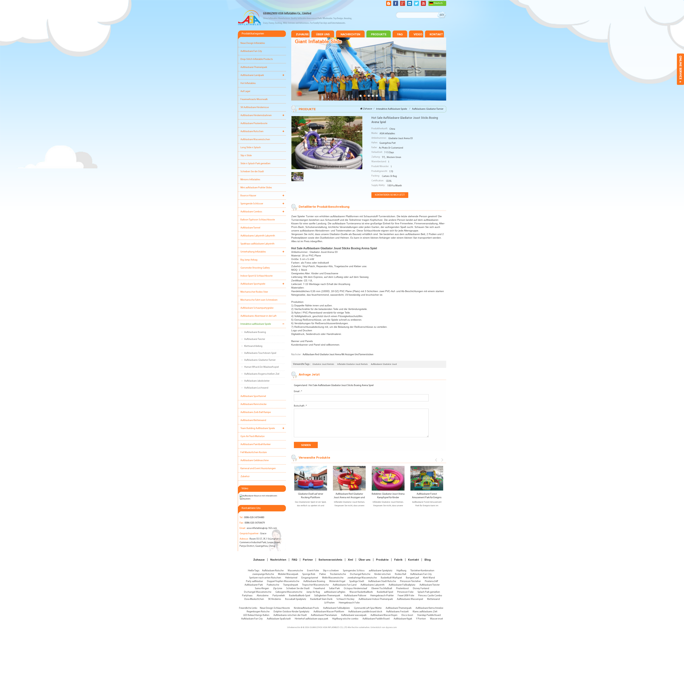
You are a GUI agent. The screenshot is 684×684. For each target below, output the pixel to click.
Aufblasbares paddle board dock (365, 611)
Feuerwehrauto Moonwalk (254, 99)
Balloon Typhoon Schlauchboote (257, 219)
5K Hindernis (274, 599)
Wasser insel (436, 618)
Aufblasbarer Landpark (252, 75)
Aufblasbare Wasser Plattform (329, 611)
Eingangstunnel (309, 577)
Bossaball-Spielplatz (295, 599)
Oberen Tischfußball (381, 588)
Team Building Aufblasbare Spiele (257, 428)
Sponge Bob (308, 574)
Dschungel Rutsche (360, 574)
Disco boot (407, 615)
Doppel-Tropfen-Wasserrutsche (283, 581)
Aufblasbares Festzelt (397, 611)
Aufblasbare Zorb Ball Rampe (255, 412)
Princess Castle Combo (430, 595)
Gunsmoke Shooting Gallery (255, 268)
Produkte (378, 34)
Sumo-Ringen (262, 588)
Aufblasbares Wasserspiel (410, 599)
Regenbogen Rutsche (258, 611)
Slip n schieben (331, 570)
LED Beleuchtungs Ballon (256, 615)
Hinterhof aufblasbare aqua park (311, 618)
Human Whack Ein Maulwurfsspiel (261, 367)
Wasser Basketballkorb (361, 592)
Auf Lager (245, 91)
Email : (298, 391)
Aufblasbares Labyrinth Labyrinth (257, 235)
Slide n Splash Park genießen (255, 163)
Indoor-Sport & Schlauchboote (256, 276)
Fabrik (398, 559)
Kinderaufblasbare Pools (306, 608)
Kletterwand (433, 599)
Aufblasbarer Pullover (355, 595)
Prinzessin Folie (405, 592)
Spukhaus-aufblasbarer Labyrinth (257, 244)
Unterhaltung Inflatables (253, 252)
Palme (322, 574)
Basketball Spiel (385, 592)
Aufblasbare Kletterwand (253, 420)
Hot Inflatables (248, 83)
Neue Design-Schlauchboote (275, 608)
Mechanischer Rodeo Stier (254, 292)
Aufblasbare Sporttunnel (253, 396)
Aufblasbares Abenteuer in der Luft (258, 316)
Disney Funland (421, 588)
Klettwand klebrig (253, 346)
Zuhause (302, 34)
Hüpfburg (401, 570)
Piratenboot (402, 588)
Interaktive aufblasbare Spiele (255, 324)
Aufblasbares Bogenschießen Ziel (261, 374)
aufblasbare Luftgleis (334, 592)
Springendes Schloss (354, 570)
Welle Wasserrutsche (332, 577)
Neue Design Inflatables (252, 43)
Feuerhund (319, 588)
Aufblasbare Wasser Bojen (383, 615)
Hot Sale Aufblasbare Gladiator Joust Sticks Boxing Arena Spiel (341, 385)
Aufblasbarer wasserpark (353, 615)
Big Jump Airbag (248, 260)
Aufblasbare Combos (251, 211)
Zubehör (245, 476)
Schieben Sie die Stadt (252, 171)
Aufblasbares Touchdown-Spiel (260, 353)
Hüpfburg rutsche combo (345, 618)
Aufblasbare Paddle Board (376, 618)
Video (418, 34)
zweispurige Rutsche (263, 574)
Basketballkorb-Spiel (299, 595)
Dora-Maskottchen (254, 599)
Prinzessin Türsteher (410, 581)
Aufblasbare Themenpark (398, 608)
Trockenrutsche (338, 574)
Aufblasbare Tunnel (250, 227)
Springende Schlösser (251, 203)
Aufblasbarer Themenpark (253, 67)
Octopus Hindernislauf (355, 588)
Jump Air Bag (313, 592)
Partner (308, 559)
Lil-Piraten (329, 602)
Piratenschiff (431, 581)
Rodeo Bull (400, 574)
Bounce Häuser (248, 195)
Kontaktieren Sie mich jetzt (390, 195)
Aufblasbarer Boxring (255, 332)
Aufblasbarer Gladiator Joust (384, 364)
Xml (350, 559)
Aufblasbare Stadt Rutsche (382, 581)
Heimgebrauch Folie (349, 602)
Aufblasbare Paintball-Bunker (255, 444)
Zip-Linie (277, 588)
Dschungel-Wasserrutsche (257, 592)
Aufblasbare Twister (429, 585)
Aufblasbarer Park (254, 585)
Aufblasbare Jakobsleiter (257, 381)
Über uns (323, 34)
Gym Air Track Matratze (252, 436)
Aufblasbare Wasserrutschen (255, 139)
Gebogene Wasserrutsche (288, 592)
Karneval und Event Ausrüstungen (258, 468)
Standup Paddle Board (429, 615)
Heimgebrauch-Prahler (382, 595)
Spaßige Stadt (356, 581)
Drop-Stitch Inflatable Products (256, 59)
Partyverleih (279, 595)
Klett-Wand (429, 577)
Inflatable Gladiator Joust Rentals (352, 364)
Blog (427, 559)
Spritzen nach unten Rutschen (265, 577)
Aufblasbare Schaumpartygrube (256, 308)
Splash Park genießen (429, 592)
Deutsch (438, 3)
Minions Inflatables (250, 179)
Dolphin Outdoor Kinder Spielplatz (291, 611)
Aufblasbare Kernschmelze (429, 608)
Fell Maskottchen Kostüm (253, 452)
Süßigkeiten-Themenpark (327, 595)
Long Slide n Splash (250, 147)
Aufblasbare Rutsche (273, 570)
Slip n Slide (246, 155)
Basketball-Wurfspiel (391, 577)
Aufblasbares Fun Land (344, 585)
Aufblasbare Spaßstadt (279, 618)
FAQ (400, 34)
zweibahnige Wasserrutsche (362, 577)
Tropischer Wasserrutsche (315, 585)
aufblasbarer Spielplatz (380, 570)
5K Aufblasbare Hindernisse (254, 107)
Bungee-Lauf (412, 577)
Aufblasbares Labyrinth (373, 585)
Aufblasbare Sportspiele (252, 284)
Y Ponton (421, 618)
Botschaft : (300, 406)
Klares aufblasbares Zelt (425, 611)
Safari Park (334, 588)
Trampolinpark (290, 585)
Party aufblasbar (254, 581)
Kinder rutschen (382, 574)
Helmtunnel (291, 577)
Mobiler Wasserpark (288, 574)
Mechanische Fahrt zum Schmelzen (259, 300)
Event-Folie (313, 570)
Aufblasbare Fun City (251, 51)
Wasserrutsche (295, 570)
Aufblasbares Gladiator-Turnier (260, 360)
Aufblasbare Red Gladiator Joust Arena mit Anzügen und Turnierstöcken (338, 354)
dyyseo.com (391, 627)
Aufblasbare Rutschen (251, 131)
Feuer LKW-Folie (406, 595)
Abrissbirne (262, 595)
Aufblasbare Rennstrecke (253, 404)
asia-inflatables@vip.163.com (262, 528)
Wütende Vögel (337, 581)
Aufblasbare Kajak (403, 618)
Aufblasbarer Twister (254, 339)
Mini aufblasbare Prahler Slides (256, 187)
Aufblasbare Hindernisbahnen (256, 115)
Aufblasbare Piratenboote (253, 123)
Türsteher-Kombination (422, 570)
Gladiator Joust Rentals (323, 364)
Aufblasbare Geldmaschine (254, 460)
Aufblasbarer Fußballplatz (402, 585)
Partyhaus (247, 595)
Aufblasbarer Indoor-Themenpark (376, 599)
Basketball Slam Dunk (321, 599)
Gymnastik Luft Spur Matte (368, 608)
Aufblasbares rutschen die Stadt (290, 615)
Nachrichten (350, 34)
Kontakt (436, 34)
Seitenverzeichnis (330, 559)
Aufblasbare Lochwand (256, 388)
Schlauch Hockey (345, 599)
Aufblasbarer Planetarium (324, 615)
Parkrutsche (273, 585)
